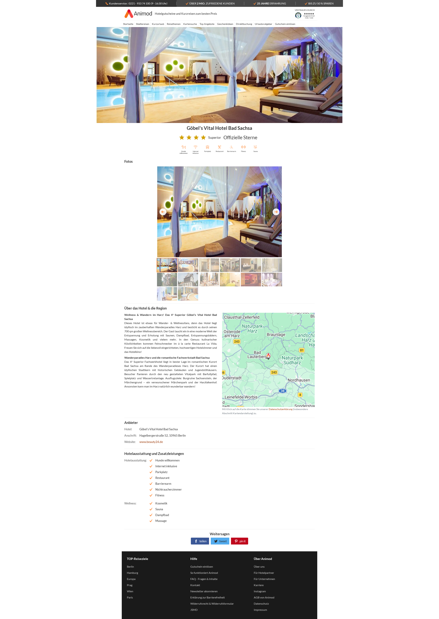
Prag (129, 585)
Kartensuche (190, 23)
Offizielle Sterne (240, 137)
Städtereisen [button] (142, 23)
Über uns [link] (259, 566)
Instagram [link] (260, 591)
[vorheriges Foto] (162, 211)
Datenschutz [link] (261, 603)
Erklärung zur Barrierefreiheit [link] (207, 597)
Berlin (130, 566)
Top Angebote (207, 23)
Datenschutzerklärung (263, 359)
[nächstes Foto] (276, 211)
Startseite (128, 23)
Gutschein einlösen (285, 23)
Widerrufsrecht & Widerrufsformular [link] (212, 603)
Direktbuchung (244, 23)
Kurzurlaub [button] (158, 23)
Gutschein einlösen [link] (201, 566)
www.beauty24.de (151, 442)
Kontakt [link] (195, 585)
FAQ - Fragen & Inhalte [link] (203, 578)
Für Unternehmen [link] (264, 578)
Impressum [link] (260, 609)
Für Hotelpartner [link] (264, 572)
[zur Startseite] (138, 13)
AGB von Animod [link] (264, 597)
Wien (130, 591)
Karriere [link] (259, 585)
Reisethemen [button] (174, 23)
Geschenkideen (225, 23)
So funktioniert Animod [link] (204, 572)
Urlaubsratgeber (263, 23)
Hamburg (132, 572)
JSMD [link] (194, 609)
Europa (131, 578)
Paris (130, 597)
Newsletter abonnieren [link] (204, 591)
